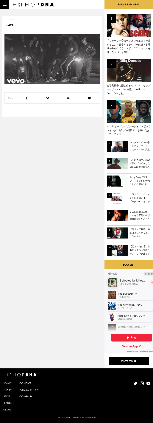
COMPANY (25, 396)
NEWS (6, 396)
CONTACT (25, 383)
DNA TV (7, 390)
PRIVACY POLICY (29, 390)
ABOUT (7, 409)
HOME (7, 383)
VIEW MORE (129, 361)
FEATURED (8, 403)
